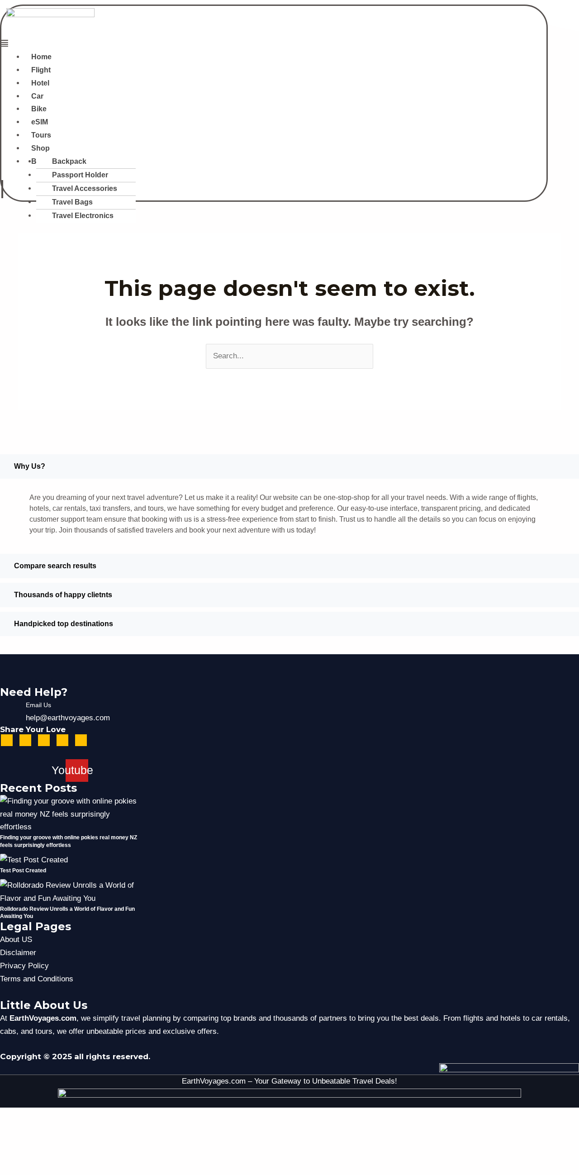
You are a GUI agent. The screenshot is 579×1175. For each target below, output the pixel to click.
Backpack (69, 161)
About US (16, 939)
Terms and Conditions (36, 979)
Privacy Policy (24, 965)
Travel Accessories (84, 188)
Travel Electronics (83, 215)
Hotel (40, 83)
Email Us (38, 705)
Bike (39, 109)
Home (41, 57)
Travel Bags (72, 202)
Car (37, 96)
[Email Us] (9, 711)
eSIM (39, 122)
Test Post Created (23, 870)
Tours (41, 135)
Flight (41, 70)
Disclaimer (18, 952)
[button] (168, 44)
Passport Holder (80, 175)
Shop (40, 148)
